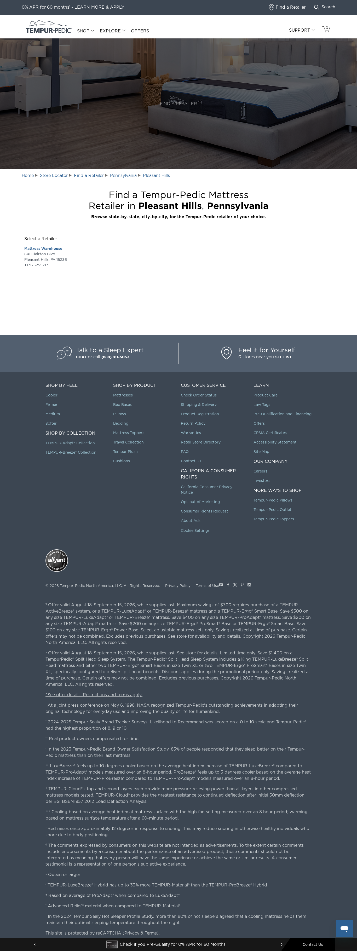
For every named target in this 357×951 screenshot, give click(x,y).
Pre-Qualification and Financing (283, 414)
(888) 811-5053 (115, 357)
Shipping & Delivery (199, 404)
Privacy (131, 933)
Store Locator (54, 175)
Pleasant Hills (156, 175)
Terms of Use (207, 586)
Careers (260, 471)
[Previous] (35, 944)
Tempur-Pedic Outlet (272, 510)
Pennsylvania (123, 175)
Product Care (266, 395)
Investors (262, 481)
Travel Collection (128, 442)
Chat (81, 357)
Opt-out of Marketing (200, 502)
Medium (52, 414)
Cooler (51, 395)
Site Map (261, 451)
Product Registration (200, 414)
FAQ (185, 451)
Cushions (121, 461)
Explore (110, 31)
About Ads (190, 520)
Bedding (120, 423)
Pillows (119, 414)
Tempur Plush (125, 451)
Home (28, 175)
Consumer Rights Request (204, 511)
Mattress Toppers (128, 433)
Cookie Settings (195, 530)
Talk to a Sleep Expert (110, 350)
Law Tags (262, 404)
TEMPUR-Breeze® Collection (70, 452)
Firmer (51, 404)
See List (283, 357)
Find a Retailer (89, 175)
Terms (151, 933)
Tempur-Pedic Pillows (273, 500)
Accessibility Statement (275, 442)
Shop (83, 31)
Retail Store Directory (201, 442)
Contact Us (191, 461)
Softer (51, 423)
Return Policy (193, 423)
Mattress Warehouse (43, 248)
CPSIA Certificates (270, 433)
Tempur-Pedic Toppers (274, 519)
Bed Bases (122, 404)
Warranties (191, 433)
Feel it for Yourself (266, 350)
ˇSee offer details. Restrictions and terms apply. (93, 694)
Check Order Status (199, 395)
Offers (140, 30)
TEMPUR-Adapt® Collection (70, 443)
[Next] (281, 944)
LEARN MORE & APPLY (99, 7)
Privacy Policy (178, 586)
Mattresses (123, 395)
